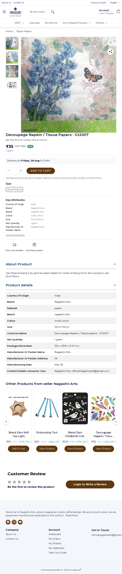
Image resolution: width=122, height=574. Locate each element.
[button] (115, 2)
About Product (19, 264)
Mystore (76, 570)
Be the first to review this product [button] (26, 139)
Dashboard (55, 534)
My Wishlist (55, 543)
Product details (19, 285)
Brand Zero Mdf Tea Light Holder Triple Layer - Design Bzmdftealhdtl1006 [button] (18, 434)
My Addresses (56, 548)
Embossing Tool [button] (47, 432)
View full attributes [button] (15, 235)
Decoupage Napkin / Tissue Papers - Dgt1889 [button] (103, 434)
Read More (72, 515)
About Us (6, 2)
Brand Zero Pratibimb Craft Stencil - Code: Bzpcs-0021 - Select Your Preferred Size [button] (75, 434)
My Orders (54, 538)
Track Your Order (58, 552)
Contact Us (18, 2)
